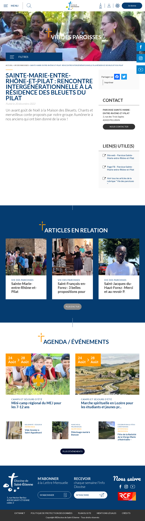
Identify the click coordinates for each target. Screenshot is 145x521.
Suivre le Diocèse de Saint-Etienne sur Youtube (141, 69)
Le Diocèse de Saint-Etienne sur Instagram (126, 486)
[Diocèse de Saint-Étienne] (72, 6)
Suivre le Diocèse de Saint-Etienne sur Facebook (141, 47)
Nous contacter (119, 126)
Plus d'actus (72, 306)
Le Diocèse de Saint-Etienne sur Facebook (120, 486)
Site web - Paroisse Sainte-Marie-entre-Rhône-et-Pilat (120, 156)
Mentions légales (106, 513)
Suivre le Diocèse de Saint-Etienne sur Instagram (141, 58)
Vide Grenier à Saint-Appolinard (26, 432)
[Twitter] (124, 77)
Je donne (132, 5)
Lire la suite (26, 268)
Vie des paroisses (21, 65)
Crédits (126, 513)
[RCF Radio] (127, 496)
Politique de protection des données (51, 513)
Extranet (20, 513)
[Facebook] (117, 77)
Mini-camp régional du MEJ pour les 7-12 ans (38, 385)
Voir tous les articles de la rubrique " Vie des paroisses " (120, 181)
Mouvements (117, 5)
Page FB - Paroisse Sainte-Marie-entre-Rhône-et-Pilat (120, 168)
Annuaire (109, 5)
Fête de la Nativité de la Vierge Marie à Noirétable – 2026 (119, 432)
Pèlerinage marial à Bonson (72, 432)
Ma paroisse (100, 5)
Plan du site (84, 513)
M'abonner (47, 495)
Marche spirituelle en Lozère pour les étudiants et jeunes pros (107, 385)
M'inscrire (82, 495)
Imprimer (108, 82)
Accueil (9, 65)
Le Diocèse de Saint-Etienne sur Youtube (132, 486)
